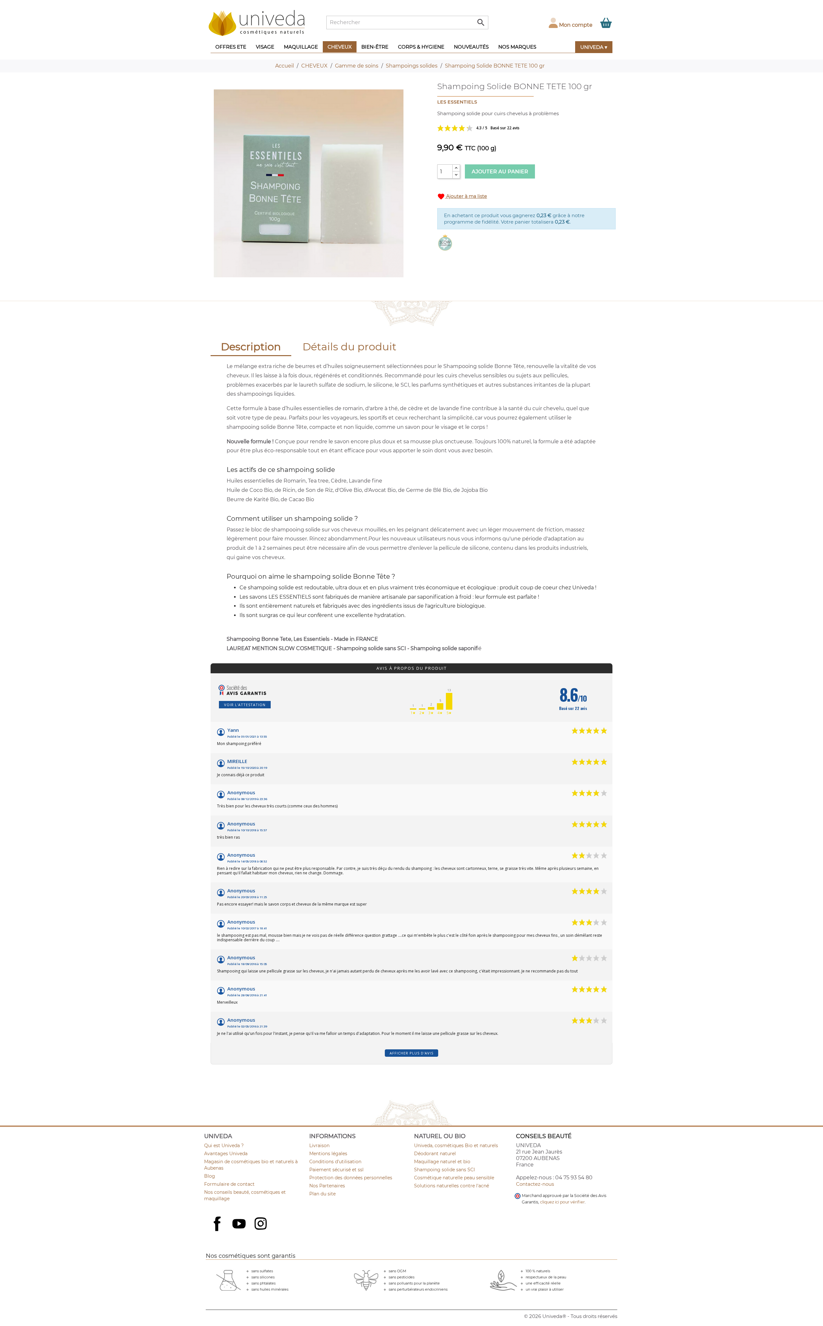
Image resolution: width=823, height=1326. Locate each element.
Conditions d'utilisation (335, 1162)
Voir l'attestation (245, 704)
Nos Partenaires (327, 1186)
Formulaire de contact (229, 1184)
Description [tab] (251, 346)
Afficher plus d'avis (411, 1053)
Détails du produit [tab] (349, 346)
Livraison (319, 1145)
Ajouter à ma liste (462, 196)
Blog (209, 1176)
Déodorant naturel (435, 1153)
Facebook (218, 1230)
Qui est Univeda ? (224, 1145)
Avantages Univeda (226, 1153)
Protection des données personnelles (350, 1178)
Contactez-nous (535, 1184)
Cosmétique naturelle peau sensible (454, 1178)
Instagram (261, 1224)
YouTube (240, 1224)
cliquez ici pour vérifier (562, 1202)
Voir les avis (501, 128)
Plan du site (322, 1194)
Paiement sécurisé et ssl (336, 1170)
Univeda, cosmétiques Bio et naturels (456, 1145)
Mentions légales (328, 1153)
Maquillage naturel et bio (442, 1162)
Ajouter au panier (500, 172)
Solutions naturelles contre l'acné (451, 1186)
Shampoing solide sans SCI (444, 1170)
